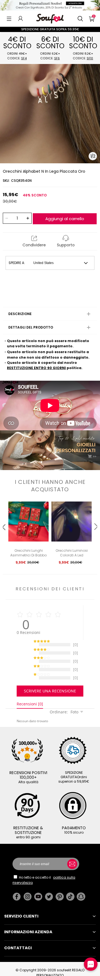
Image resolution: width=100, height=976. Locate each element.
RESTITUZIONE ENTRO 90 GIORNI (36, 368)
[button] (9, 18)
